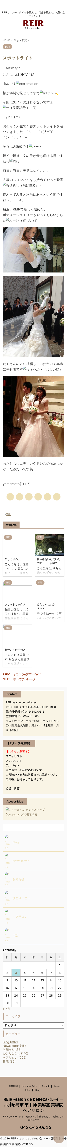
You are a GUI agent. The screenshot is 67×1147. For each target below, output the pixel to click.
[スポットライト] (38, 496)
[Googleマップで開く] (25, 810)
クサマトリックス (15, 604)
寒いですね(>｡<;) (24, 679)
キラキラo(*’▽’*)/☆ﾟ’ (27, 674)
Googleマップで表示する (21, 814)
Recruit (46, 1086)
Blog (37, 1090)
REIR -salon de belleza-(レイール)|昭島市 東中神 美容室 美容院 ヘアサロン (34, 1105)
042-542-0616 (35, 1127)
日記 (8, 514)
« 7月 (6, 1009)
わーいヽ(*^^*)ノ (15, 649)
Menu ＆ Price (30, 1086)
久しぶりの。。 (14, 559)
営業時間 (13, 1086)
